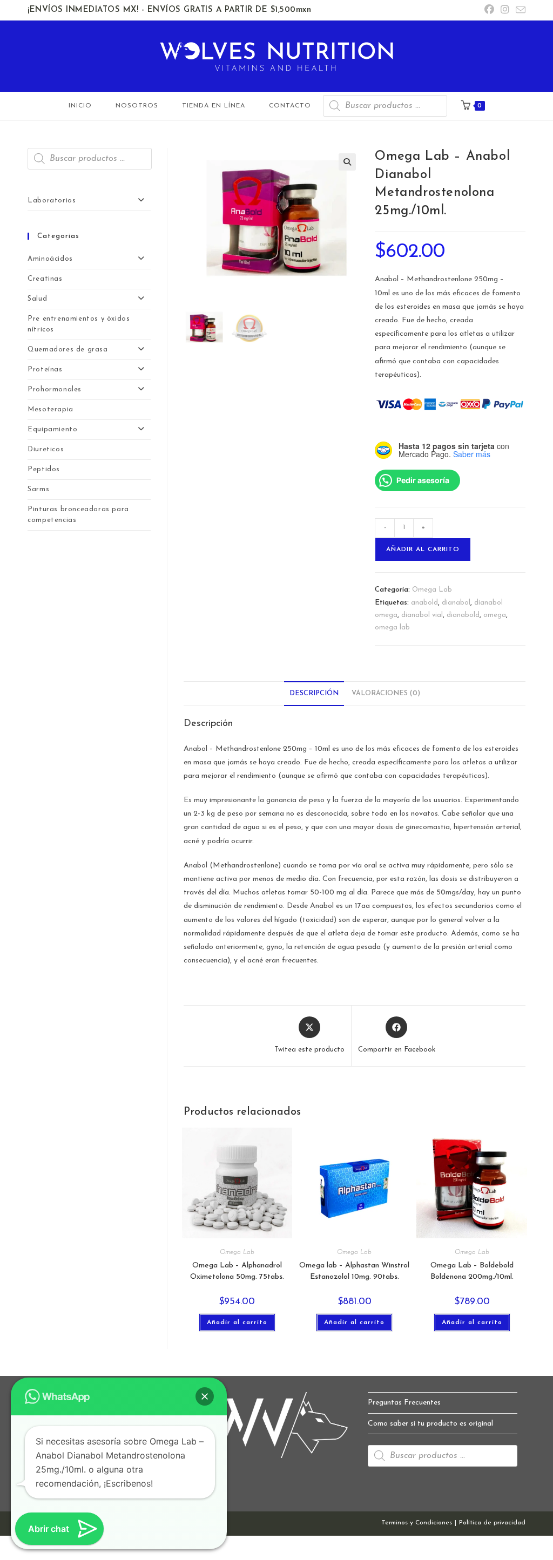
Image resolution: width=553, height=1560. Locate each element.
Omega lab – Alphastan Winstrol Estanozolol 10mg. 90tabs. (354, 1271)
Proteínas (45, 369)
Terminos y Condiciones (416, 1523)
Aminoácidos (50, 258)
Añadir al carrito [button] (237, 1322)
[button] (347, 162)
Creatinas (45, 278)
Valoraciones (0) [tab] (386, 693)
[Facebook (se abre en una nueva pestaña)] (489, 10)
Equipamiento (52, 429)
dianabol (456, 602)
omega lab (392, 627)
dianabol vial (422, 615)
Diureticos (46, 449)
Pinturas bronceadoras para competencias (78, 515)
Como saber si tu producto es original (430, 1424)
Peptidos (44, 469)
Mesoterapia (50, 409)
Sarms (38, 489)
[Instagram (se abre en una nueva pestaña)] (504, 10)
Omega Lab (432, 589)
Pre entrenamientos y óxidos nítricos (79, 324)
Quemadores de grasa (67, 349)
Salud (37, 298)
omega (494, 615)
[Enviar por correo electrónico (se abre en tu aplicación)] (518, 11)
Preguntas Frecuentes (404, 1403)
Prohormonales (55, 389)
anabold (424, 602)
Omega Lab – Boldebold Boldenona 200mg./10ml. (472, 1271)
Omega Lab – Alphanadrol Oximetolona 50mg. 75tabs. (237, 1271)
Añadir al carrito (423, 549)
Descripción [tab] (314, 693)
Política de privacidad (492, 1523)
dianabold (463, 615)
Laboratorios (52, 200)
